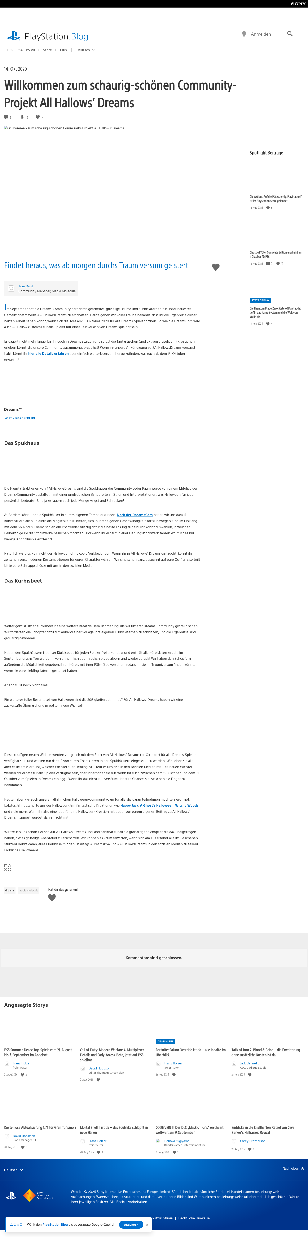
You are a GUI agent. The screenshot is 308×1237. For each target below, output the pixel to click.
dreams (9, 890)
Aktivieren (131, 1224)
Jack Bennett (249, 1063)
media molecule (28, 890)
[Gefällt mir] (268, 208)
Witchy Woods (186, 805)
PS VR (30, 50)
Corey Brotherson (252, 1141)
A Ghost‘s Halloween (156, 805)
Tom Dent (25, 286)
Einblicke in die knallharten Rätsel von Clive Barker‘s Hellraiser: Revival (263, 1130)
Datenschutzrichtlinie (156, 1218)
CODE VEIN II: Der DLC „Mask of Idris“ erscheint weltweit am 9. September (190, 1130)
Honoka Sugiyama (176, 1141)
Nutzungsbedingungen (115, 1218)
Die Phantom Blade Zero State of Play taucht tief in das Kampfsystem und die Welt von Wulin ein (275, 312)
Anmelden (261, 34)
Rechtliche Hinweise (194, 1218)
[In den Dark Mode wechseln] (244, 34)
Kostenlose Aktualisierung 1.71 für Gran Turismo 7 (40, 1127)
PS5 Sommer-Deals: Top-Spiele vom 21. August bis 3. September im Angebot (38, 1052)
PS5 (10, 50)
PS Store (45, 50)
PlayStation (57, 36)
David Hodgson (99, 1068)
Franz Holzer (22, 1063)
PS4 (20, 50)
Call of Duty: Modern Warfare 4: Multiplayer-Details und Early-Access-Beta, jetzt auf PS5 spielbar (112, 1054)
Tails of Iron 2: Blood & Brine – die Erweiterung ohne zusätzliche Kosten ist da (266, 1052)
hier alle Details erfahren (48, 353)
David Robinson (24, 1136)
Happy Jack (129, 805)
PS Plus (61, 50)
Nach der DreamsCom (135, 514)
